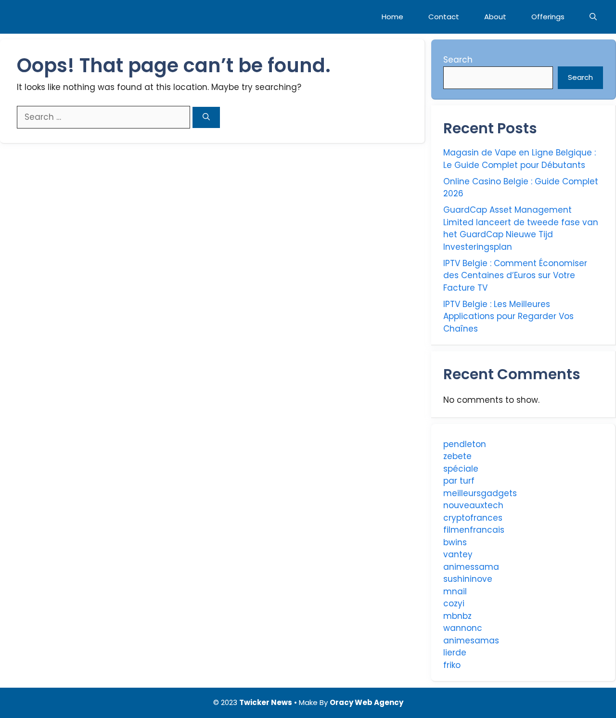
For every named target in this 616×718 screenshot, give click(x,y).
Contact (443, 17)
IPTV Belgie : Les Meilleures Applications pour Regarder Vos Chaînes (508, 316)
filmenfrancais (473, 530)
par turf (459, 481)
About (495, 17)
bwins (455, 542)
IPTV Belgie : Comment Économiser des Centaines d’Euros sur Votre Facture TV (515, 275)
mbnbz (457, 616)
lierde (454, 652)
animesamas (471, 640)
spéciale (460, 468)
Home (392, 17)
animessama (471, 567)
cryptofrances (472, 518)
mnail (455, 591)
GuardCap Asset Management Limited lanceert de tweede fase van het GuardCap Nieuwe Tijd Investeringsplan (520, 228)
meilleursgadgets (480, 493)
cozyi (453, 603)
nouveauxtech (473, 505)
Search (458, 59)
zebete (457, 456)
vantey (458, 554)
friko (452, 665)
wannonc (462, 628)
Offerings (548, 17)
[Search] (206, 117)
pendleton (464, 444)
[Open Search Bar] (593, 17)
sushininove (467, 579)
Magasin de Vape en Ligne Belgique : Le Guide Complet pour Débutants (519, 159)
